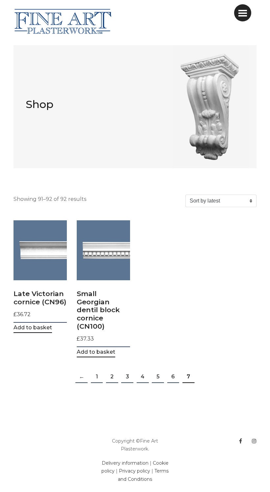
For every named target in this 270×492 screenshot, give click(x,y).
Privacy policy (134, 471)
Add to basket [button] (33, 328)
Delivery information (125, 463)
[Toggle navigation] (242, 12)
